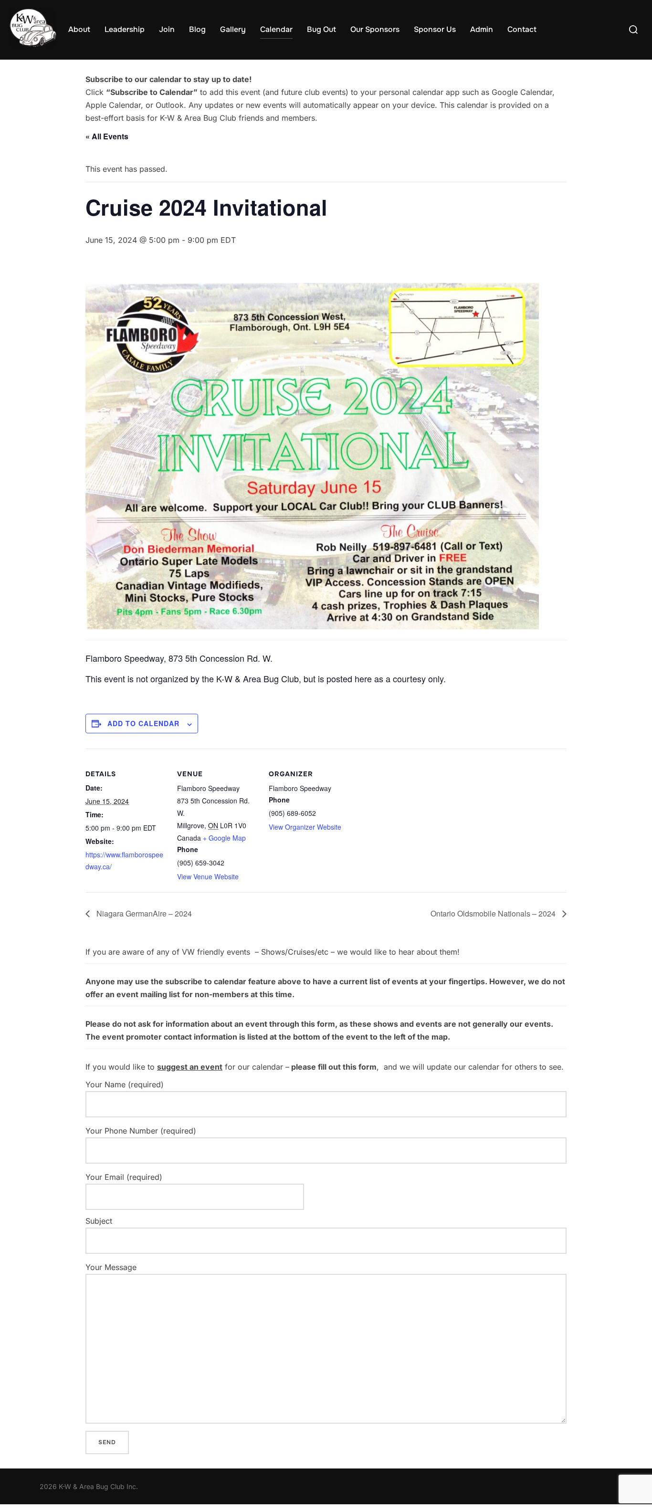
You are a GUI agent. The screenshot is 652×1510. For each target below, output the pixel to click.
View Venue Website (208, 876)
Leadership (125, 29)
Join (167, 29)
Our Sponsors (375, 29)
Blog (197, 29)
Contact (521, 29)
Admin (481, 29)
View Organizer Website (305, 827)
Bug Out (321, 29)
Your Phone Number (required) (140, 1130)
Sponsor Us (435, 29)
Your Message (111, 1267)
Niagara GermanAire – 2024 (143, 913)
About (79, 29)
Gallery (233, 29)
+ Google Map (224, 838)
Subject (98, 1221)
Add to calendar (143, 723)
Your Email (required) (123, 1177)
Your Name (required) (124, 1084)
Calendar (276, 29)
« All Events (106, 136)
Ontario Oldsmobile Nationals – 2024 (494, 913)
